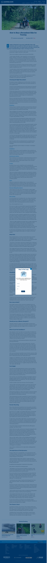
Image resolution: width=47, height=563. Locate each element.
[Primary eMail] (23, 287)
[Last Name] (23, 284)
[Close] (31, 269)
